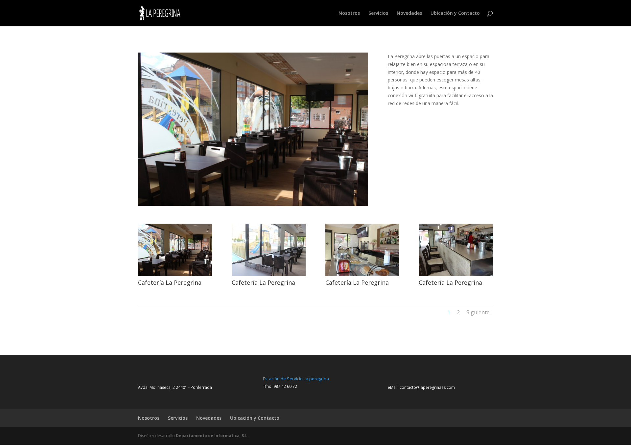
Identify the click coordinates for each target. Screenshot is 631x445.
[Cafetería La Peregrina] (175, 276)
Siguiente (478, 312)
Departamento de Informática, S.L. (212, 435)
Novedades (409, 13)
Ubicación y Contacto (455, 13)
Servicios (378, 13)
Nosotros (349, 13)
